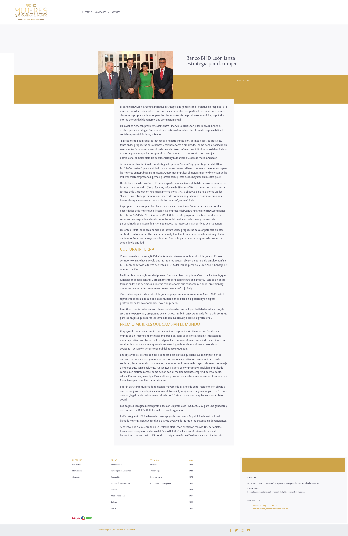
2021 (191, 477)
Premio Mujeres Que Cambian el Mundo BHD (117, 530)
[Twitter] (236, 530)
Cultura (114, 502)
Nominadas (77, 471)
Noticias (115, 12)
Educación (115, 477)
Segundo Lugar (156, 477)
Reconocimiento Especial (160, 483)
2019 (191, 483)
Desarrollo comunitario (121, 483)
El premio (87, 12)
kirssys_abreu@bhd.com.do (265, 505)
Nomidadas (100, 12)
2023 (191, 471)
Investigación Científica (121, 471)
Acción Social (116, 465)
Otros (113, 508)
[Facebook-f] (230, 530)
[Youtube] (248, 530)
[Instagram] (242, 530)
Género (114, 490)
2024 (191, 465)
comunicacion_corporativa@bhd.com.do (270, 509)
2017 (191, 496)
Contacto (76, 477)
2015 (191, 508)
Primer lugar (155, 471)
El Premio (76, 465)
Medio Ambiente (118, 496)
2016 (191, 502)
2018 (191, 490)
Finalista (153, 465)
